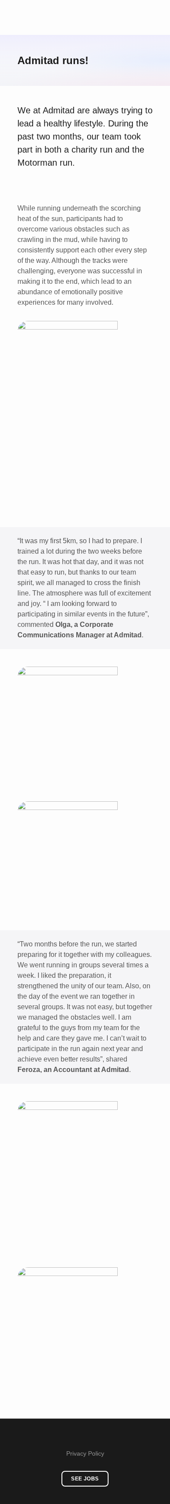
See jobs (85, 1479)
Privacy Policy (85, 1453)
